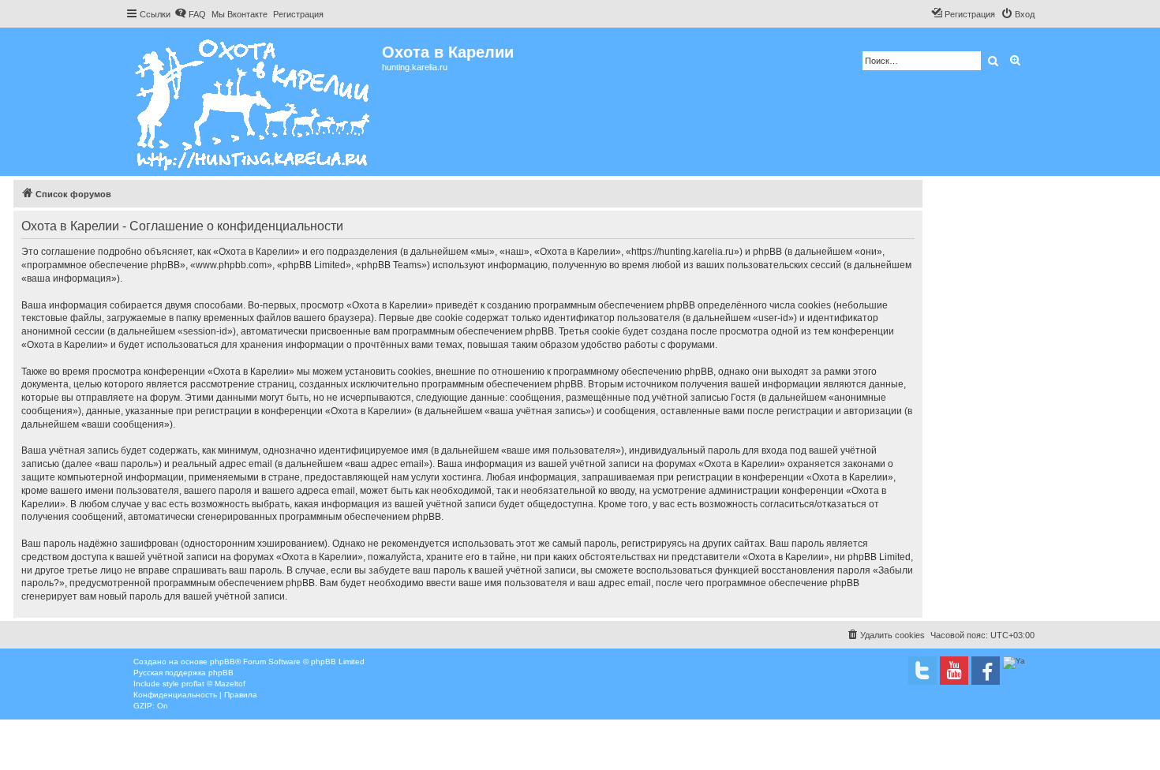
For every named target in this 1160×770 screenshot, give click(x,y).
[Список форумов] (253, 102)
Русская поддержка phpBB (183, 672)
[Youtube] (954, 670)
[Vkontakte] (922, 670)
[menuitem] (190, 14)
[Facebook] (985, 670)
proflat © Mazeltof (213, 683)
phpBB (222, 661)
